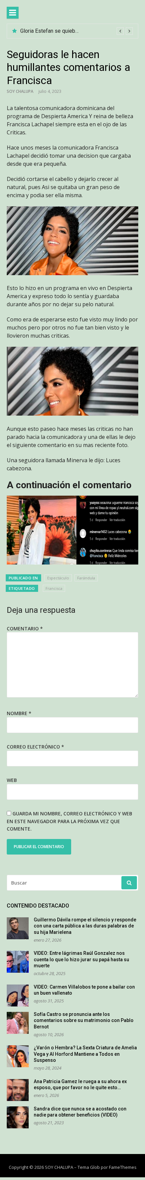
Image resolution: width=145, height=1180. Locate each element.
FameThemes (123, 1167)
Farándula (86, 577)
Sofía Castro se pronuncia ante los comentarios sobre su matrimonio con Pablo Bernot (84, 1020)
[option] (76, 31)
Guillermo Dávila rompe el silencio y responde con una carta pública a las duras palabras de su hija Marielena (85, 926)
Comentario (25, 628)
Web (12, 780)
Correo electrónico (35, 746)
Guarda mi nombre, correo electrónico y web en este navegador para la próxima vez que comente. (69, 821)
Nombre (19, 713)
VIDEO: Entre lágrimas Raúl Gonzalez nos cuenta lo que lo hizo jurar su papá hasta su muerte (81, 959)
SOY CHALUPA (20, 91)
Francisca (54, 588)
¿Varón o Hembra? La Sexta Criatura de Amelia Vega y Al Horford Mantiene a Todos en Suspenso (85, 1054)
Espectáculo (58, 577)
